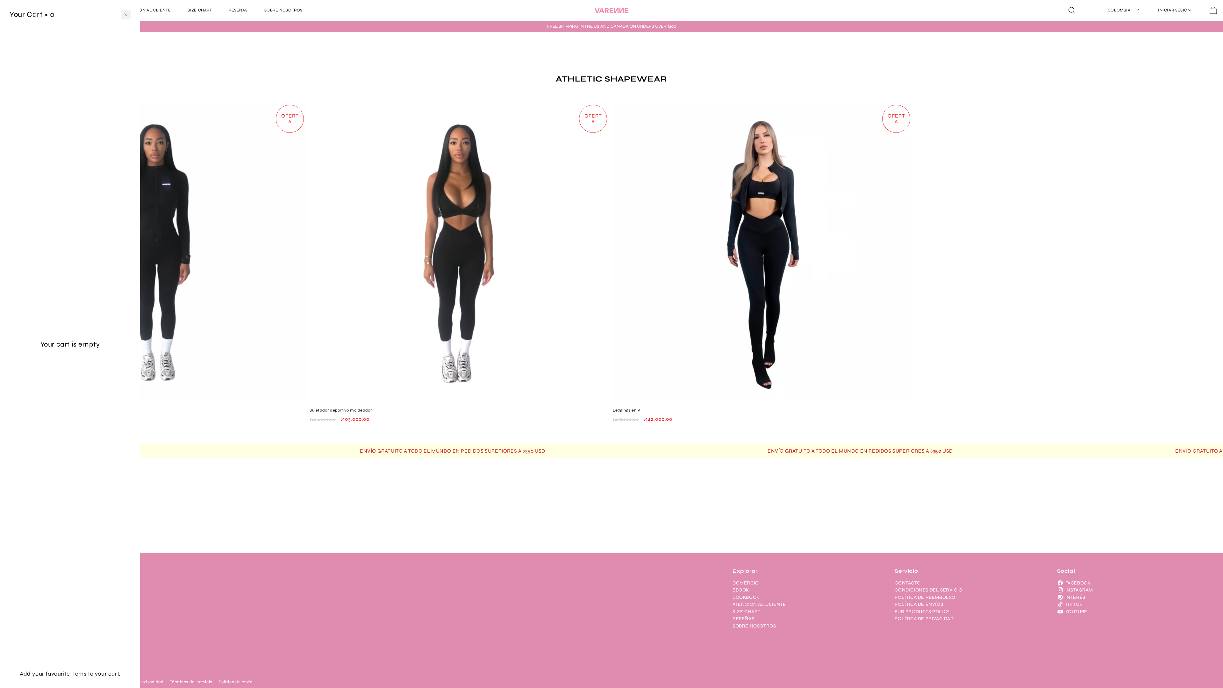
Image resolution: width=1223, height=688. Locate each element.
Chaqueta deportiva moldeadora (38, 410)
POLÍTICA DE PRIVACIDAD (924, 618)
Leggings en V (626, 410)
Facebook (1078, 583)
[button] (126, 14)
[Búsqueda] (1071, 10)
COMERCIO (746, 583)
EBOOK (741, 590)
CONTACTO (907, 583)
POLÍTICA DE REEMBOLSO (925, 597)
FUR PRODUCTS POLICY (922, 611)
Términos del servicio (191, 681)
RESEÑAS (743, 618)
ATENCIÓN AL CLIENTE (759, 604)
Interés (1075, 597)
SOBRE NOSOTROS (754, 626)
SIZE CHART (747, 611)
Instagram (1079, 590)
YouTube (1076, 611)
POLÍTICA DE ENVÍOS (919, 604)
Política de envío (236, 681)
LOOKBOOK (746, 597)
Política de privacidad (141, 681)
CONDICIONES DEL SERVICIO (928, 590)
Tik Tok (1074, 604)
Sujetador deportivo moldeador (341, 410)
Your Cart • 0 (32, 14)
